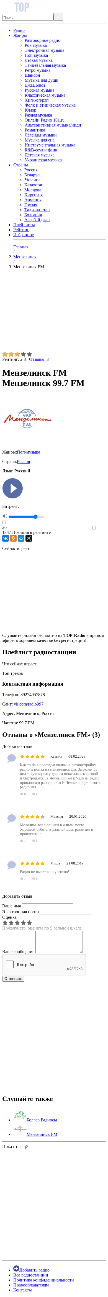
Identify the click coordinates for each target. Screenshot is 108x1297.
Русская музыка (39, 90)
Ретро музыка (37, 70)
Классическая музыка (45, 95)
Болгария (33, 214)
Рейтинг (21, 229)
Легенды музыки (41, 135)
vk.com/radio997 (28, 704)
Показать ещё (15, 1146)
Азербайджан (37, 219)
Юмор (30, 110)
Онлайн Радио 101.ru (45, 120)
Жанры (20, 35)
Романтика (35, 130)
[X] (28, 538)
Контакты (22, 1290)
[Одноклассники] (13, 538)
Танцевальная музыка (45, 65)
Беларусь (32, 175)
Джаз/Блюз (35, 85)
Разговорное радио (42, 40)
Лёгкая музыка (39, 60)
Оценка (9, 917)
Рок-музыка (36, 45)
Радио (19, 30)
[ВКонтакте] (5, 538)
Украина (32, 179)
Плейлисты (24, 224)
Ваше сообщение (18, 951)
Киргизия (33, 194)
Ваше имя (11, 906)
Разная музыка (38, 115)
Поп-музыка (36, 55)
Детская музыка (40, 155)
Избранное (23, 234)
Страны (20, 165)
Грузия (30, 204)
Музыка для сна (40, 140)
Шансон (32, 75)
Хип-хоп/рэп (37, 100)
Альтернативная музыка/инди (53, 125)
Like (102, 528)
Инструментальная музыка (50, 145)
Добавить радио (34, 1270)
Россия (30, 170)
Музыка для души (41, 80)
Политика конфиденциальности (43, 1280)
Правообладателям (31, 1285)
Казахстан (33, 184)
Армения (33, 199)
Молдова (32, 189)
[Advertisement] (54, 312)
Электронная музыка (44, 50)
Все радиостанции (30, 1275)
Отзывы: (39, 359)
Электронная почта (20, 911)
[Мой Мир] (21, 538)
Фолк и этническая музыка (50, 105)
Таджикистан (37, 209)
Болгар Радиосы (42, 1120)
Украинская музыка (43, 160)
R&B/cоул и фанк (41, 150)
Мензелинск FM (42, 1134)
